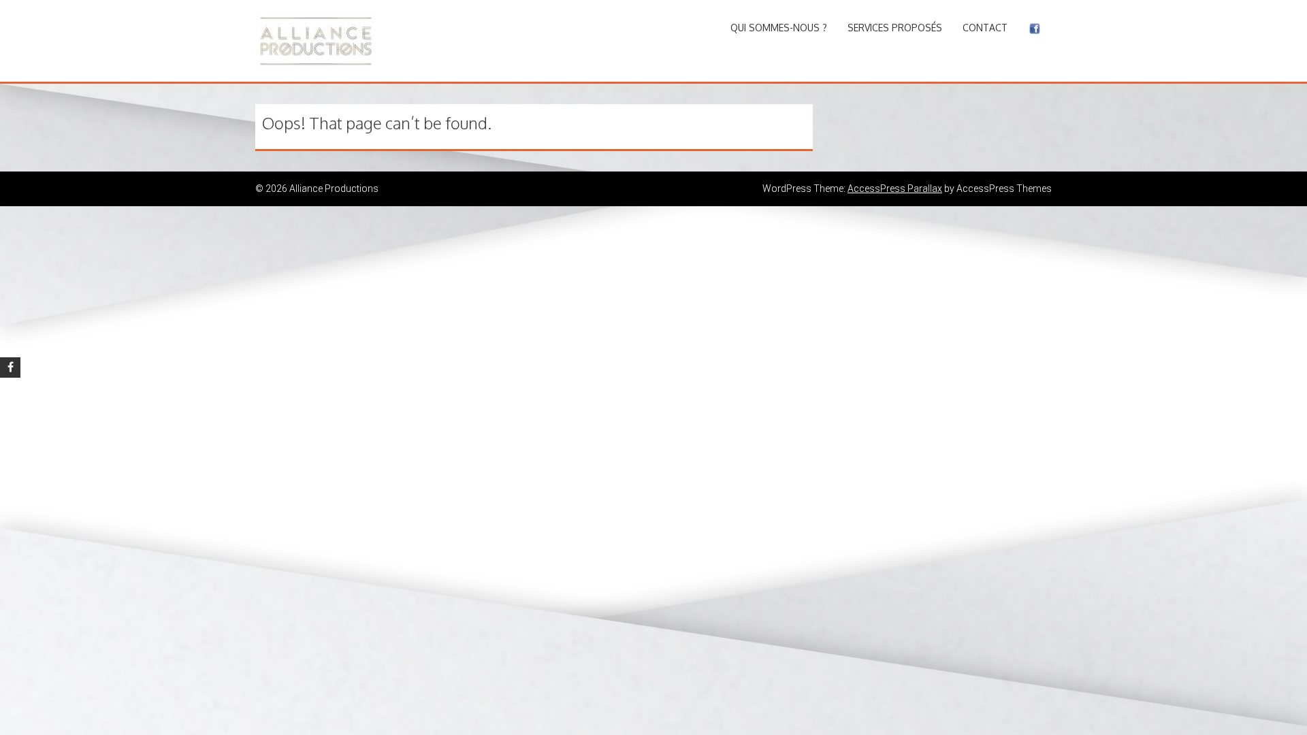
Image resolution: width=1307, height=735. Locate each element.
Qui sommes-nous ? (778, 27)
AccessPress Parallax (895, 188)
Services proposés (895, 27)
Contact (985, 27)
